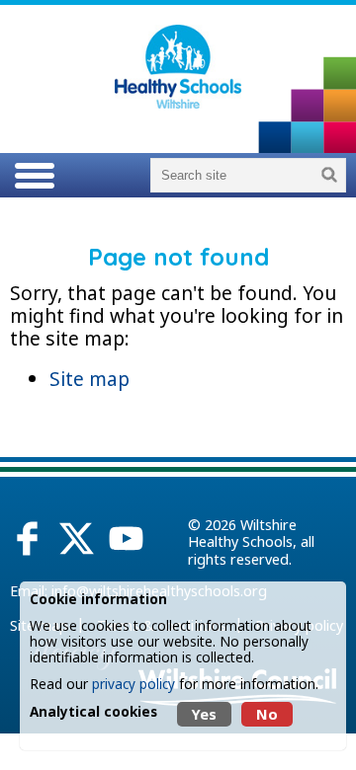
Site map (89, 378)
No (267, 714)
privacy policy (133, 683)
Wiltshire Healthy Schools (242, 533)
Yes (204, 714)
